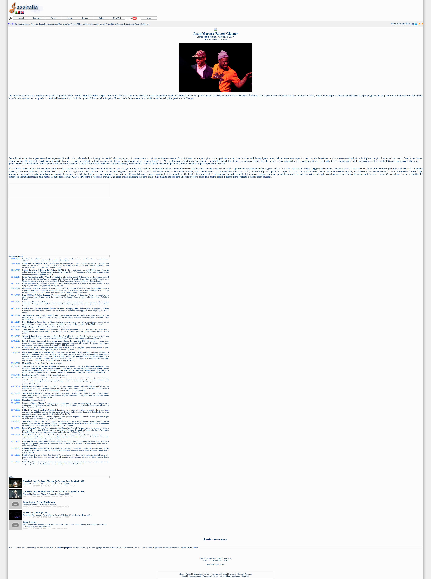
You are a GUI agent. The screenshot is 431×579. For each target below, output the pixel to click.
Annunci (248, 574)
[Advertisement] (361, 7)
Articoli (21, 18)
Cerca (222, 576)
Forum (215, 576)
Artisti (69, 18)
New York (117, 18)
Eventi (53, 18)
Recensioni (37, 18)
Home (181, 574)
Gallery (101, 18)
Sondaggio (236, 576)
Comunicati (198, 574)
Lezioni (85, 18)
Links (228, 576)
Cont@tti (245, 576)
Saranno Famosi (195, 576)
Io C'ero (207, 574)
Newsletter (207, 576)
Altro (149, 18)
